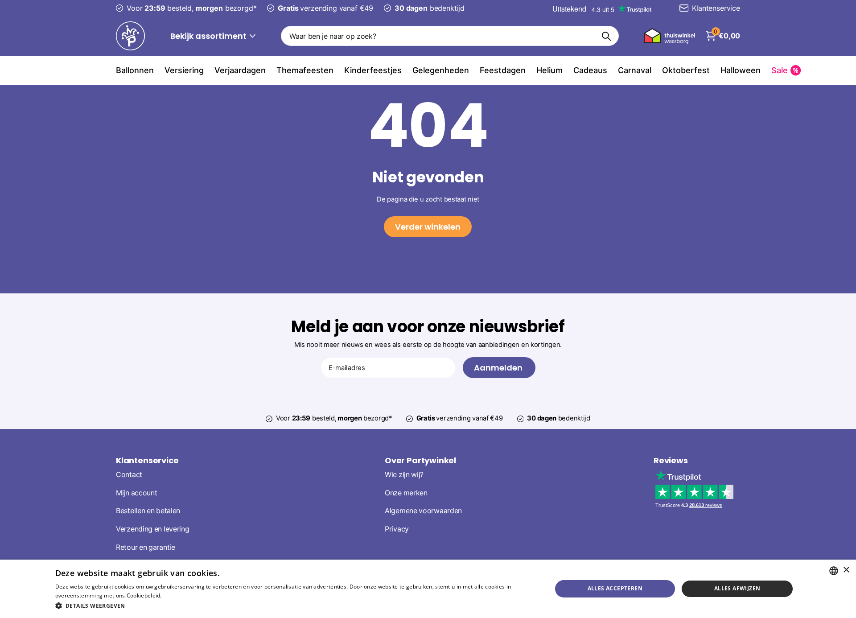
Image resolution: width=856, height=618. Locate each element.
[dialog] (428, 589)
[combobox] (833, 570)
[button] (296, 605)
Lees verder (178, 595)
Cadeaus (590, 70)
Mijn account (136, 492)
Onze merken (406, 492)
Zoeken (606, 36)
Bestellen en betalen (148, 511)
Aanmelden (499, 367)
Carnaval (634, 70)
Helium (549, 70)
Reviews (671, 460)
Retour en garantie (145, 547)
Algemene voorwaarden (423, 511)
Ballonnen (135, 70)
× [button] (846, 570)
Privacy (397, 529)
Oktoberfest (686, 70)
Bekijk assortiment (209, 35)
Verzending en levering (152, 529)
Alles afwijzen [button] (737, 588)
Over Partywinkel (420, 460)
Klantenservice (147, 460)
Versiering (184, 70)
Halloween (740, 70)
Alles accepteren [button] (615, 588)
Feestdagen (503, 70)
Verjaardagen (240, 70)
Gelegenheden (440, 70)
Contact (129, 474)
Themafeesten (304, 70)
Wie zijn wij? (404, 474)
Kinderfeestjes (373, 70)
